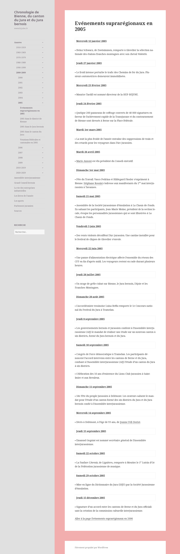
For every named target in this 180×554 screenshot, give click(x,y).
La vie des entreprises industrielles (24, 189)
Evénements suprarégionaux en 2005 (30, 110)
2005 (20, 102)
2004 (20, 97)
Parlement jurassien (23, 205)
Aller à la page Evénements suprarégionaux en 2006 (104, 518)
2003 (20, 92)
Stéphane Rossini (93, 183)
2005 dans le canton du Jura (30, 133)
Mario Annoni (84, 161)
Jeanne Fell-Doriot (130, 422)
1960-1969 (21, 52)
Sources (18, 211)
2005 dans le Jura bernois (32, 126)
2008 (20, 157)
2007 (20, 152)
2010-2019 (21, 167)
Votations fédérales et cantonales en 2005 (30, 141)
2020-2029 (21, 172)
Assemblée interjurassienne (27, 177)
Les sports (19, 200)
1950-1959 (21, 47)
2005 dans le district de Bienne (31, 120)
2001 (20, 82)
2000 (20, 77)
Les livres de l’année (23, 195)
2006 (20, 147)
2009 (20, 162)
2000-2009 (21, 72)
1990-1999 (21, 67)
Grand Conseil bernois (24, 182)
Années (18, 42)
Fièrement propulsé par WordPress (91, 547)
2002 (20, 87)
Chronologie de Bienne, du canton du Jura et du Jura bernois (29, 18)
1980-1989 (21, 62)
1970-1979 (21, 57)
